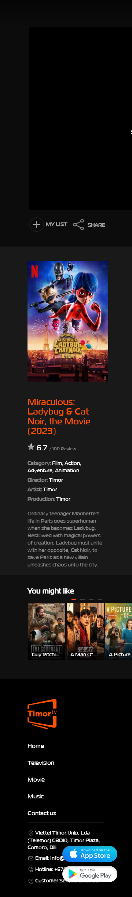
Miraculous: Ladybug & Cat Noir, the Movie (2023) (59, 415)
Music (35, 796)
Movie (36, 779)
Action (72, 462)
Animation (67, 469)
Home (35, 745)
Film (57, 462)
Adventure (39, 469)
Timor (50, 488)
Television (40, 762)
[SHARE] (76, 226)
